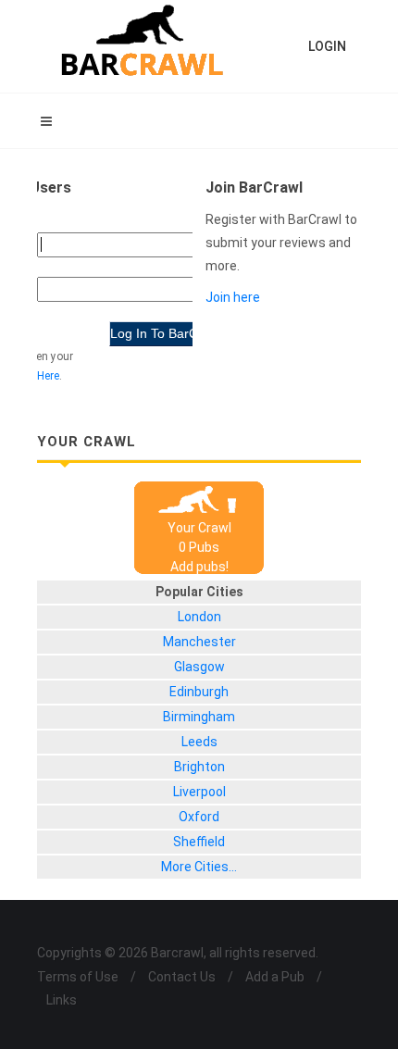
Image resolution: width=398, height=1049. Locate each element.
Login (327, 46)
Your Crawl (199, 527)
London (199, 616)
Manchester (199, 641)
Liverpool (199, 791)
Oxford (199, 816)
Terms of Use (77, 976)
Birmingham (199, 716)
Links (61, 1000)
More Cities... (199, 866)
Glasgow (199, 666)
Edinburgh (199, 691)
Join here (232, 297)
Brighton (199, 766)
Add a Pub (275, 976)
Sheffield (199, 841)
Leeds (199, 741)
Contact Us (182, 976)
